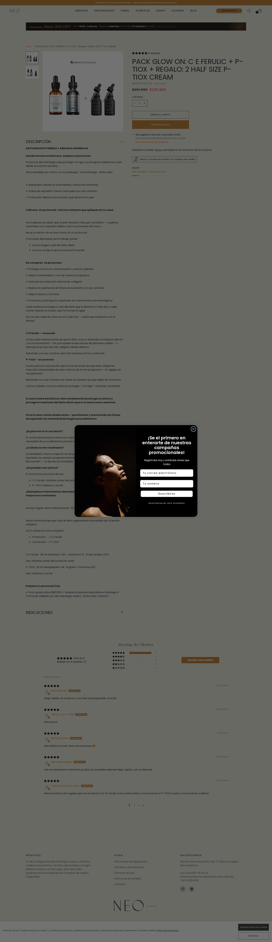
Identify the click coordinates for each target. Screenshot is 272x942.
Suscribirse (166, 493)
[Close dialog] (193, 429)
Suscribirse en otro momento (167, 503)
